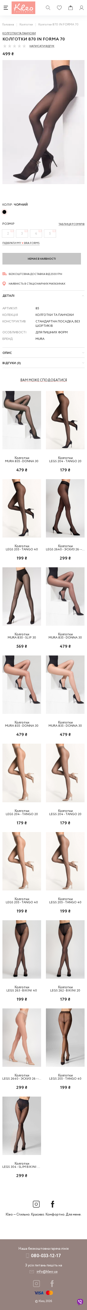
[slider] (14, 46)
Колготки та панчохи (19, 33)
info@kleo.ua (47, 1272)
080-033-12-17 (46, 1256)
